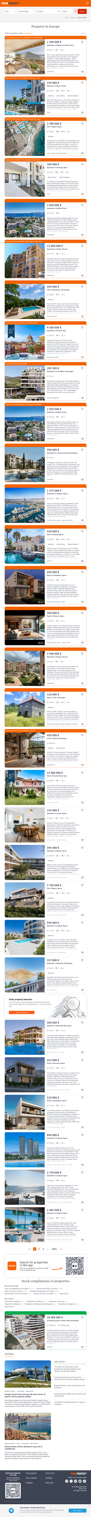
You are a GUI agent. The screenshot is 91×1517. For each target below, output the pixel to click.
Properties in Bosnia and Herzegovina (39, 1304)
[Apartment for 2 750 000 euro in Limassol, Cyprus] (45, 1187)
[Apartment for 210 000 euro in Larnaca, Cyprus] (45, 824)
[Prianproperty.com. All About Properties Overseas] (10, 3)
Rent (18, 1443)
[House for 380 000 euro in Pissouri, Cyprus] (45, 627)
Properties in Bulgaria (66, 1304)
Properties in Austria (56, 1301)
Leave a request (22, 1012)
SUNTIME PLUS (51, 765)
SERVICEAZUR (50, 71)
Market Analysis (10, 1391)
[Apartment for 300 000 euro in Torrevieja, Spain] (45, 179)
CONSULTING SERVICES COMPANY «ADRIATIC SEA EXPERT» (62, 724)
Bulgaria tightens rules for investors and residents (69, 1386)
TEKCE (48, 112)
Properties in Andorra (34, 1301)
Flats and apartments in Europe (16, 1288)
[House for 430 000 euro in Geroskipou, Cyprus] (45, 586)
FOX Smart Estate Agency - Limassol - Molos (58, 642)
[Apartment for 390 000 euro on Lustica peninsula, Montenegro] (45, 464)
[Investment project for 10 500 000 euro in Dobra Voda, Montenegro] (45, 1332)
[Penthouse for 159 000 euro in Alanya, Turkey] (45, 97)
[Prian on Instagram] (66, 1481)
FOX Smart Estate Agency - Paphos (56, 602)
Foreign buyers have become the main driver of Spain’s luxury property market (25, 1395)
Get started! (77, 1510)
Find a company (31, 1478)
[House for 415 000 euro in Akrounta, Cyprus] (45, 1074)
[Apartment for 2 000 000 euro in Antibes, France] (45, 219)
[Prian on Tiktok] (84, 1481)
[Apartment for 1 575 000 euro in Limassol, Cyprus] (45, 505)
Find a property (31, 1473)
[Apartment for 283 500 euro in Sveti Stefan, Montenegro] (45, 382)
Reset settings (70, 17)
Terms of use (50, 1473)
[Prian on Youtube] (80, 1481)
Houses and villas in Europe (47, 1288)
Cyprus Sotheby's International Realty (56, 153)
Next (61, 1249)
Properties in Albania (12, 1301)
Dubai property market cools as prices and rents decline (70, 1395)
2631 (54, 1248)
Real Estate (29, 1391)
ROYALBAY (49, 1347)
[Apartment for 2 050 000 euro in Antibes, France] (45, 423)
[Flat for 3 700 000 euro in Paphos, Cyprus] (45, 899)
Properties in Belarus (12, 1304)
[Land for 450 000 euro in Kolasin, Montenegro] (45, 750)
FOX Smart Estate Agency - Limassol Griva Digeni (60, 520)
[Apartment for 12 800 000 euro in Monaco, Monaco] (45, 260)
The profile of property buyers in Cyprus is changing (70, 1403)
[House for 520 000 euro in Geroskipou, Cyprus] (45, 1112)
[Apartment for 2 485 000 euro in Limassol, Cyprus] (45, 1224)
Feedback (29, 1483)
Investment (20, 1391)
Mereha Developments (53, 398)
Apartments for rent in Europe (16, 1293)
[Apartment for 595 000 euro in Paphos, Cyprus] (45, 862)
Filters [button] (64, 11)
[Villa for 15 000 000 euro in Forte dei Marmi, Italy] (45, 787)
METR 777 (49, 561)
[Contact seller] (82, 72)
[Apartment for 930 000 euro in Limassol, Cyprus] (45, 937)
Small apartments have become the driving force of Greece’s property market (69, 1378)
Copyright (49, 1478)
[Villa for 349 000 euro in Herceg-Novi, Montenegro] (45, 301)
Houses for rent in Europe (43, 1293)
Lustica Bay (50, 479)
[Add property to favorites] (83, 42)
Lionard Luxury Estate (53, 357)
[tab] (10, 1354)
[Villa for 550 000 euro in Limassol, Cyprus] (45, 546)
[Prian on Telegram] (75, 1481)
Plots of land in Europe (13, 1291)
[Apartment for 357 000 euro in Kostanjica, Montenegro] (45, 974)
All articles (59, 1361)
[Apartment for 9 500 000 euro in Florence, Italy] (45, 342)
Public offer (50, 1483)
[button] (11, 11)
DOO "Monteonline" (52, 316)
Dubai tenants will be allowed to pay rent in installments (24, 1447)
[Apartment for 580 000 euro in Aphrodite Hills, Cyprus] (45, 1037)
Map (84, 34)
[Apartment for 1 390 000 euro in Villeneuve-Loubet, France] (45, 56)
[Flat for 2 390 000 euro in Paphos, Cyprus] (45, 138)
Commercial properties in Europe (41, 1291)
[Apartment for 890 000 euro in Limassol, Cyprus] (45, 1149)
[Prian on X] (71, 1481)
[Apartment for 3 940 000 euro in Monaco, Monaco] (45, 668)
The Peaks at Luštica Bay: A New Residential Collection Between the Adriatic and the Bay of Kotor (67, 1369)
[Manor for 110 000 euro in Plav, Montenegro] (45, 709)
